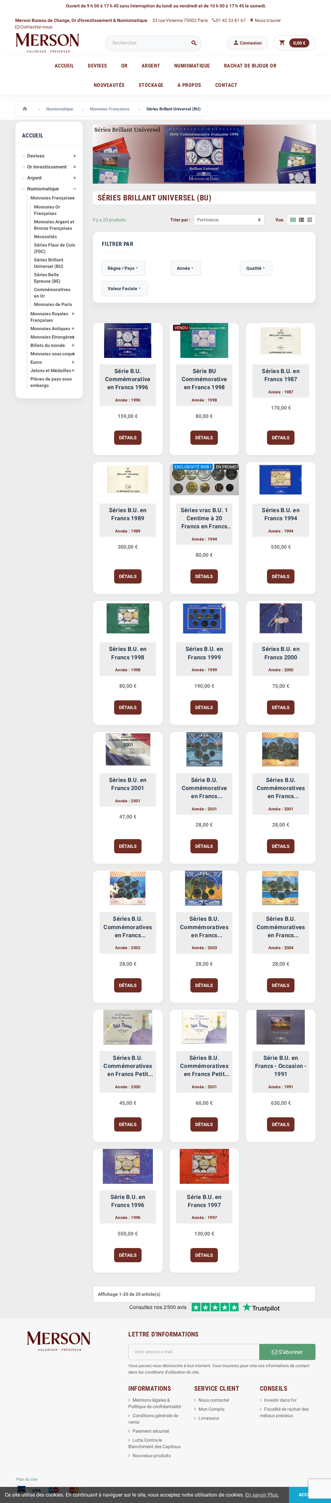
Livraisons (208, 1418)
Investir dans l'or (280, 1400)
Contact (226, 85)
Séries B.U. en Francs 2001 (128, 784)
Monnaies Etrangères (52, 337)
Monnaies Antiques (50, 328)
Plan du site (26, 1479)
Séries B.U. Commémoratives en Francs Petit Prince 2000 (127, 1066)
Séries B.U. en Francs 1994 (281, 514)
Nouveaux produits (152, 1455)
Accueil (64, 66)
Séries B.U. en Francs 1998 (128, 652)
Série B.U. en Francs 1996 (128, 1200)
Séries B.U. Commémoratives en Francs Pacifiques (204, 927)
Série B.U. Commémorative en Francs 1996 (127, 379)
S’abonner (290, 1352)
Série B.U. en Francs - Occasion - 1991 (281, 1065)
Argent (34, 178)
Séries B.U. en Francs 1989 (128, 514)
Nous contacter (214, 1400)
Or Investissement (47, 167)
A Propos (189, 85)
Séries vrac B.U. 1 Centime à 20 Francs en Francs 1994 (204, 519)
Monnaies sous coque (52, 353)
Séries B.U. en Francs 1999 (204, 652)
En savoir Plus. (262, 1495)
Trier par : (180, 219)
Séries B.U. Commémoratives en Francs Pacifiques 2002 (127, 927)
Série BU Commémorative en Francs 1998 (204, 379)
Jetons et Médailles (50, 370)
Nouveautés (109, 85)
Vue (279, 219)
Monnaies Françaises (52, 197)
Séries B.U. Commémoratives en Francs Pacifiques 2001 (281, 788)
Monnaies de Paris (53, 304)
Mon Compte (211, 1409)
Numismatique (43, 189)
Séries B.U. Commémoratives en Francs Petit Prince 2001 (204, 1066)
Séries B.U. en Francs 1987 (281, 375)
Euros (36, 362)
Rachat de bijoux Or (250, 66)
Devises (36, 156)
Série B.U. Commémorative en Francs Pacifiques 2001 (204, 788)
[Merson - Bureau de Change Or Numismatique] (47, 42)
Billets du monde (47, 345)
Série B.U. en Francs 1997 (204, 1200)
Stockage (151, 85)
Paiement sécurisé (151, 1431)
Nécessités (45, 236)
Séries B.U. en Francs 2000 (281, 652)
